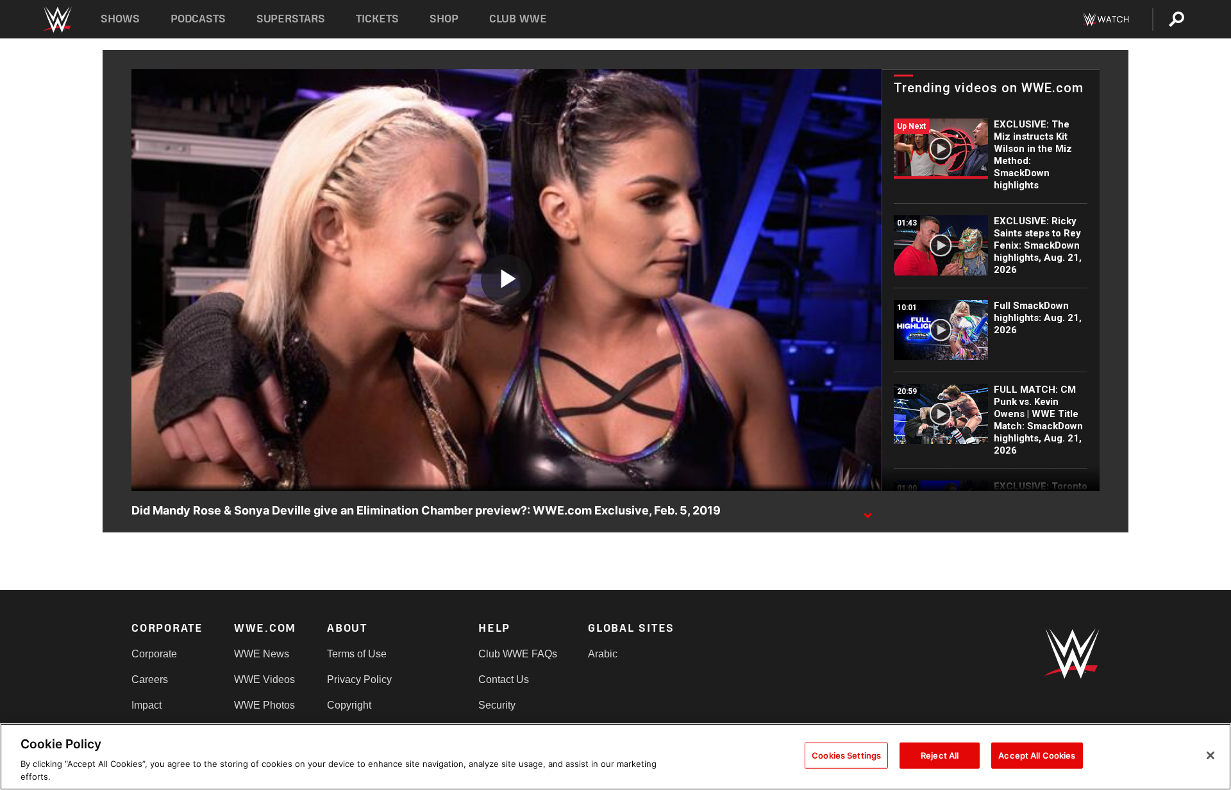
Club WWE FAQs (517, 653)
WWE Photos (264, 705)
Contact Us (503, 679)
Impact (146, 705)
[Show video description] (867, 511)
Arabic (602, 653)
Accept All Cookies (1036, 755)
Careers (149, 679)
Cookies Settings (846, 755)
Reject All (940, 755)
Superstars (291, 19)
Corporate (154, 653)
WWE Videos (264, 679)
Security (496, 705)
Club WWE (518, 19)
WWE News (261, 653)
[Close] (1210, 755)
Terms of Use (357, 653)
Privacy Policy (359, 679)
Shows (120, 19)
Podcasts (198, 19)
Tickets (377, 19)
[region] (615, 756)
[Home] (57, 19)
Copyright (349, 705)
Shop (444, 19)
